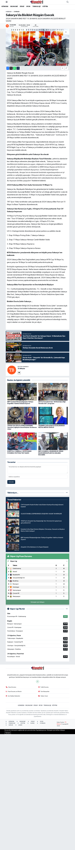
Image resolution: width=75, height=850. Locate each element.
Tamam (7, 733)
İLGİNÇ (32, 723)
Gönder (11, 482)
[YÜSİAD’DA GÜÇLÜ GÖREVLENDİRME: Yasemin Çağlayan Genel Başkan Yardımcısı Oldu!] (22, 415)
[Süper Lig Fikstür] (67, 609)
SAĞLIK (10, 725)
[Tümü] (67, 493)
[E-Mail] (19, 372)
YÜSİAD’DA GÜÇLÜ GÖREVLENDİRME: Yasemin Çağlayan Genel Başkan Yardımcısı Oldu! (22, 427)
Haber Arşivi (44, 696)
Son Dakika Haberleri (14, 696)
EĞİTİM (45, 6)
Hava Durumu (12, 687)
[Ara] (67, 2)
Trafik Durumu (44, 687)
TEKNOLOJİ (36, 6)
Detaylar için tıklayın (37, 602)
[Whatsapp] (37, 681)
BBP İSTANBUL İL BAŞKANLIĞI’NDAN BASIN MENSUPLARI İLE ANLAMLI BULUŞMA (50, 452)
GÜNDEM (4, 6)
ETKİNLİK (16, 11)
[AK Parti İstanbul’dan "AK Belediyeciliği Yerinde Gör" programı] (53, 391)
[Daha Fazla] (18, 68)
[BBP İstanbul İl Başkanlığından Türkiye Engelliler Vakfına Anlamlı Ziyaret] (22, 391)
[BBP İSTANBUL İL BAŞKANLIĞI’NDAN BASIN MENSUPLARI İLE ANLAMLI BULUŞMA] (53, 441)
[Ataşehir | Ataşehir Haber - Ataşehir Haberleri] (37, 2)
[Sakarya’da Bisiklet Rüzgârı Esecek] (37, 47)
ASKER (20, 725)
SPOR (28, 6)
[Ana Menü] (7, 2)
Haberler (9, 11)
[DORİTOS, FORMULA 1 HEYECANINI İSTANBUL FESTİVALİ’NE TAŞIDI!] (22, 441)
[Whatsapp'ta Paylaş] (14, 68)
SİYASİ (22, 6)
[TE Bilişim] (11, 370)
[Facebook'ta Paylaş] (7, 68)
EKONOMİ (14, 6)
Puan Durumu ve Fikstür (15, 691)
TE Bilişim (21, 368)
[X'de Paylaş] (11, 68)
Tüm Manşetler (44, 691)
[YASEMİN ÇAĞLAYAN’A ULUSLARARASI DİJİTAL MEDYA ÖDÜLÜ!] (53, 415)
